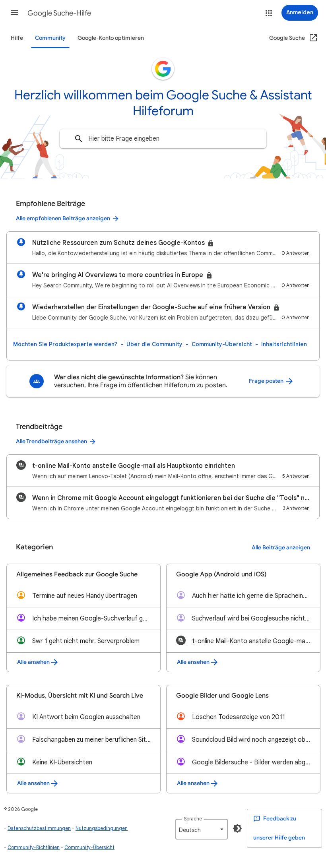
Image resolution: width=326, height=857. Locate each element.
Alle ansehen (33, 662)
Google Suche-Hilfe (59, 13)
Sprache (193, 819)
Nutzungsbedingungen (102, 828)
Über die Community (154, 344)
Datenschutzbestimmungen (39, 828)
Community (50, 38)
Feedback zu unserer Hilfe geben (279, 828)
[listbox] (201, 829)
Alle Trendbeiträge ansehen (51, 441)
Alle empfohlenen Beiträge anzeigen (63, 218)
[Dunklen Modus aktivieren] (237, 828)
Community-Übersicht (222, 344)
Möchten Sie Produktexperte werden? (65, 344)
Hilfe (17, 38)
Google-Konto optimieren (111, 38)
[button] (14, 12)
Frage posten (267, 381)
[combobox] (163, 138)
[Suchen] (78, 138)
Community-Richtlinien (34, 847)
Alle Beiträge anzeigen (281, 547)
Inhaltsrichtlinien (284, 344)
